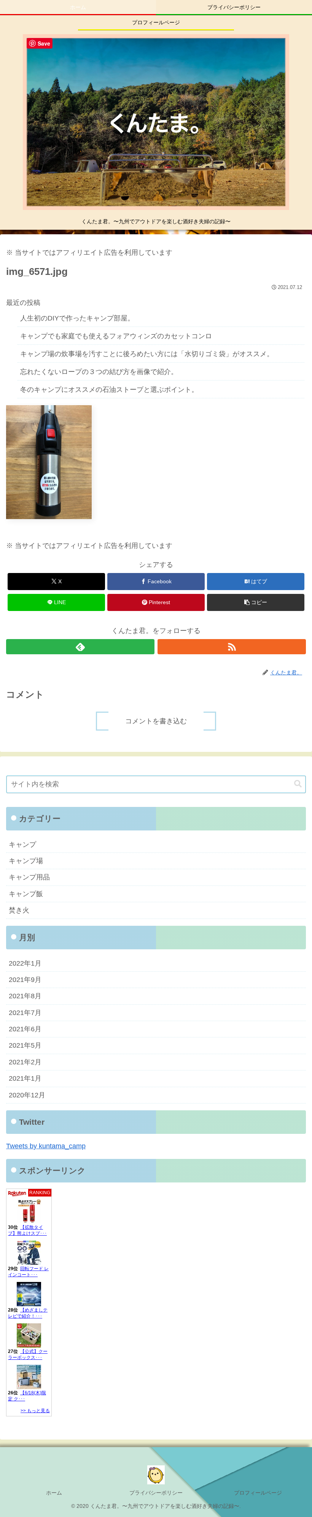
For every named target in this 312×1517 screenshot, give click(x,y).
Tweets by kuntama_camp (46, 1146)
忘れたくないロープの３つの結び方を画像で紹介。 (99, 372)
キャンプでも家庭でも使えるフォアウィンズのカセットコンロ (116, 336)
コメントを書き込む (156, 721)
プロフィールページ (258, 1493)
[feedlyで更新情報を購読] (80, 646)
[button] (255, 602)
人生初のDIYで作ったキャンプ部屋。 (77, 318)
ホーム (54, 1493)
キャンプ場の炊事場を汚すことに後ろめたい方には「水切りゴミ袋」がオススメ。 (147, 354)
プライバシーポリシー (156, 1493)
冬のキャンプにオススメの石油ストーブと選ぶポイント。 (109, 389)
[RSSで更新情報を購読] (232, 646)
